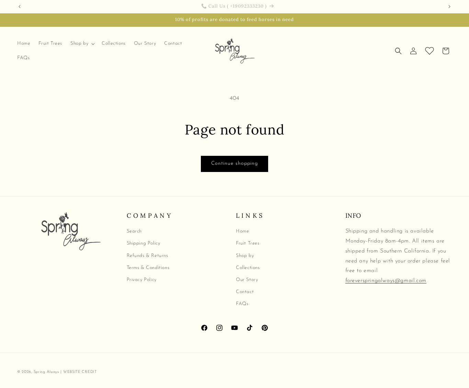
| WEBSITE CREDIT (78, 372)
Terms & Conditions (148, 267)
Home (242, 231)
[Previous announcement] (19, 6)
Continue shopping (234, 163)
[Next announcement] (449, 6)
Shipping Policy (143, 243)
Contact (245, 291)
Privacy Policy (142, 279)
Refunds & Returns (147, 255)
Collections (248, 267)
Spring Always (46, 372)
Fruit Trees (248, 243)
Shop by (245, 255)
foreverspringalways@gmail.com (385, 280)
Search (134, 231)
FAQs (242, 303)
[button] (82, 43)
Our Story (247, 279)
